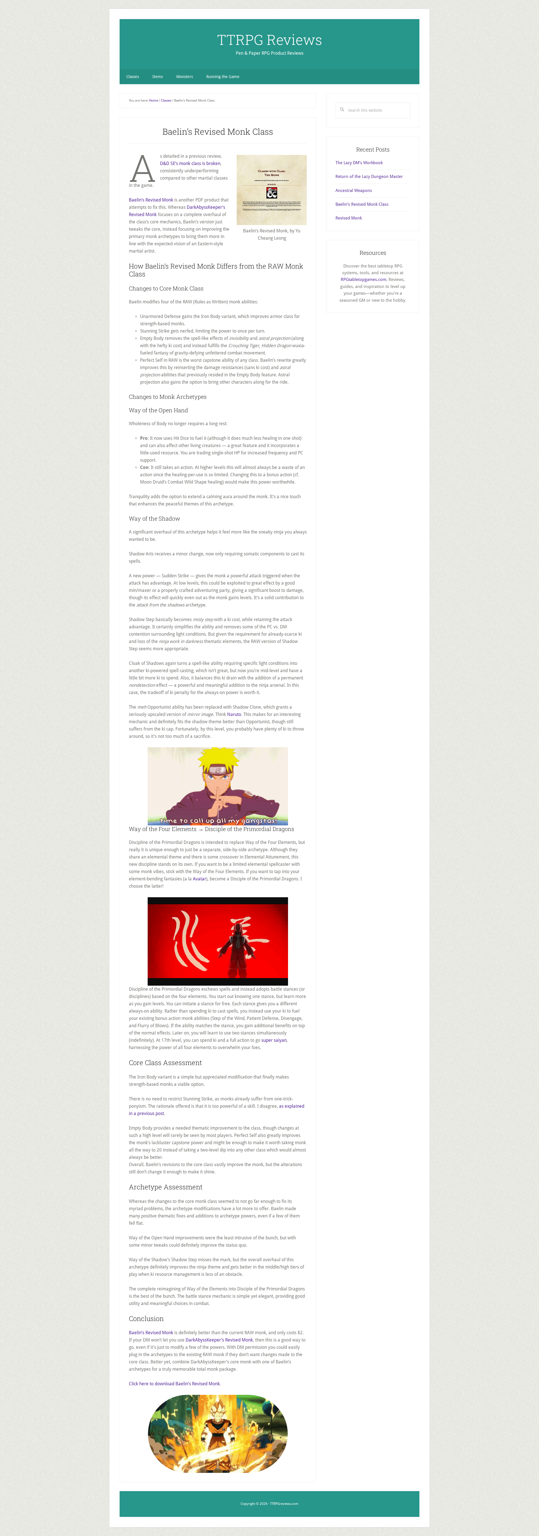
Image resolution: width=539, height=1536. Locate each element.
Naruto (234, 714)
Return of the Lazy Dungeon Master (369, 176)
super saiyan (274, 1040)
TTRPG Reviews (269, 39)
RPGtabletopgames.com (363, 279)
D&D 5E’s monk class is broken (190, 163)
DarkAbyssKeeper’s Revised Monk (219, 1340)
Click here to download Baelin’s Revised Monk (174, 1383)
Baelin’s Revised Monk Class (362, 204)
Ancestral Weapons (353, 190)
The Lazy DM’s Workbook (359, 162)
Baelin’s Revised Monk (151, 200)
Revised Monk (348, 218)
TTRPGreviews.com (284, 1504)
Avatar (199, 879)
